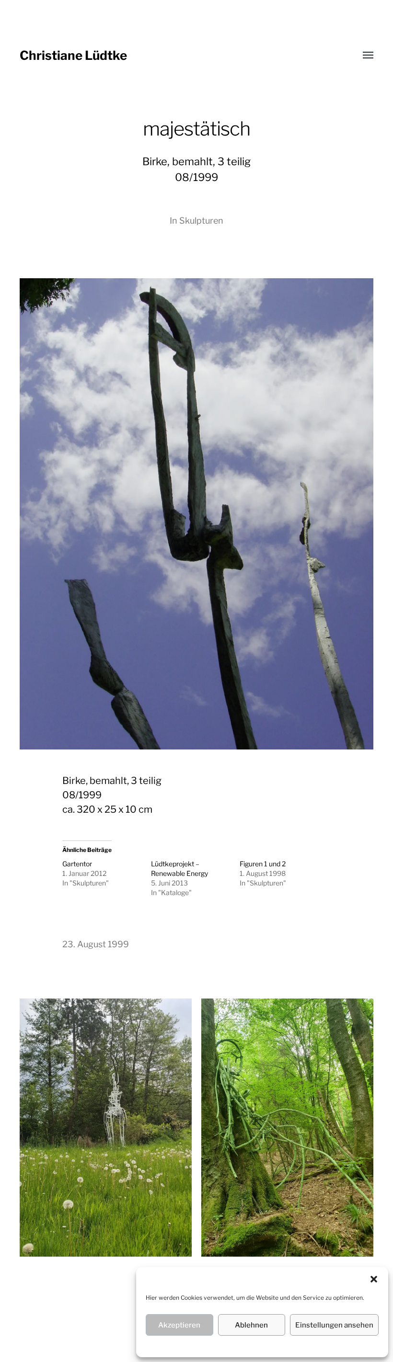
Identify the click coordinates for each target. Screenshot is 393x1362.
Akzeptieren (179, 1325)
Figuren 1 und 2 (263, 864)
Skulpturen (201, 221)
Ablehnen (251, 1325)
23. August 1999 (95, 944)
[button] (374, 1279)
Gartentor (77, 864)
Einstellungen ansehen (334, 1325)
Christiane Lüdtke (73, 55)
